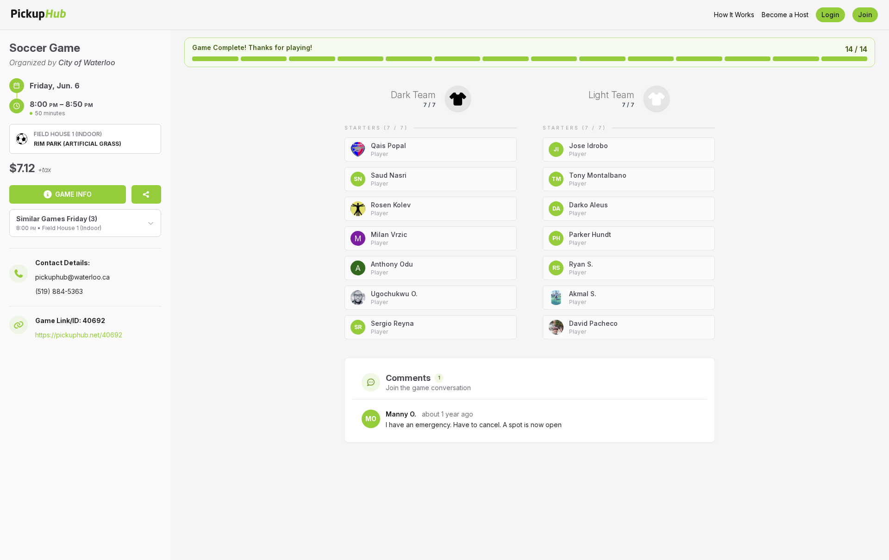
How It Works (734, 15)
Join (865, 15)
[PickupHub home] (38, 15)
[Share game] (146, 194)
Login (830, 15)
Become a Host (785, 15)
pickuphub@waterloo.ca (72, 277)
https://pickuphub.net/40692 (78, 335)
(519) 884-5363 (59, 291)
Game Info (73, 194)
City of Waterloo (86, 62)
